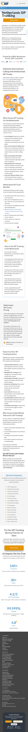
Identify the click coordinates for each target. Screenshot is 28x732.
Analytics (18, 726)
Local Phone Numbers (7, 660)
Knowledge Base (6, 646)
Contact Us (5, 649)
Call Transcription (6, 685)
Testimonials (5, 643)
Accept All (8, 721)
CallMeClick (5, 667)
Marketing (18, 728)
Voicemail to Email (6, 681)
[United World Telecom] (4, 3)
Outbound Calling (6, 658)
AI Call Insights (6, 673)
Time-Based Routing (7, 676)
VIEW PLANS (14, 20)
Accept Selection (17, 721)
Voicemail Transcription (8, 684)
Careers (4, 648)
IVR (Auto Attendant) (7, 678)
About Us (4, 637)
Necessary (11, 726)
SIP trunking (6, 79)
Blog (3, 645)
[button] (14, 7)
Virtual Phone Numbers (8, 654)
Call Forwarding (6, 666)
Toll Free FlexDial (6, 663)
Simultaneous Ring (6, 682)
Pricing (4, 642)
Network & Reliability (7, 639)
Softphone (4, 679)
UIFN (3, 661)
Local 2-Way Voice (6, 657)
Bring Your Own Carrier (8, 664)
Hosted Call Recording (7, 675)
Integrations (5, 672)
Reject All (14, 724)
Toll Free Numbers (6, 655)
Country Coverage (6, 640)
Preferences (11, 728)
